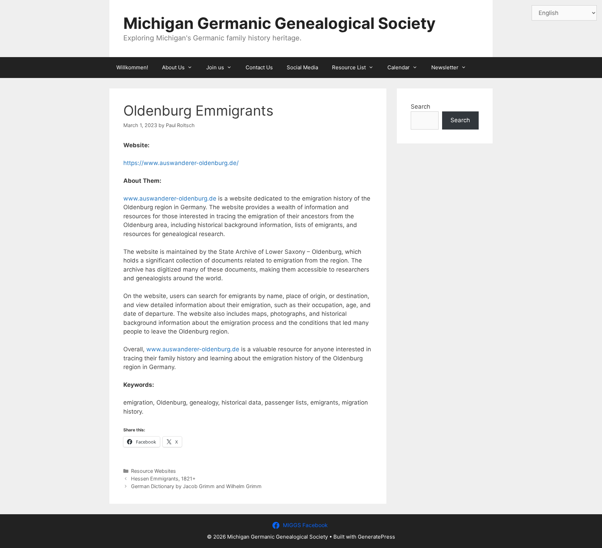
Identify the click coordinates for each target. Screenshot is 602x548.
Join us (215, 67)
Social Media (302, 67)
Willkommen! (132, 67)
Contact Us (259, 67)
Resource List (349, 67)
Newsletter (444, 67)
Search (420, 106)
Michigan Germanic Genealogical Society (279, 23)
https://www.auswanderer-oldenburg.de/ (181, 162)
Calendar (398, 67)
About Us (173, 67)
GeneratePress (376, 536)
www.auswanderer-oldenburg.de (169, 198)
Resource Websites (153, 471)
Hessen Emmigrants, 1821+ (163, 479)
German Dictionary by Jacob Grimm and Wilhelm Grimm (196, 486)
